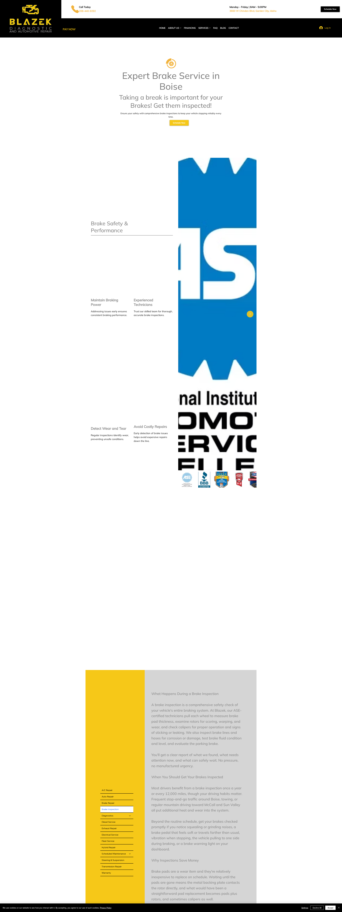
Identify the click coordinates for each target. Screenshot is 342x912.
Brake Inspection (110, 809)
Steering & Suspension (113, 860)
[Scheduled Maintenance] (130, 854)
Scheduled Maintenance (114, 853)
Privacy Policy (105, 907)
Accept (330, 907)
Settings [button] (304, 907)
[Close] (338, 908)
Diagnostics (107, 815)
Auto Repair (108, 796)
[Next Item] (250, 314)
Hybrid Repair (108, 847)
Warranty (106, 872)
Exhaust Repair (109, 828)
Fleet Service (108, 841)
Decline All (317, 907)
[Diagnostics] (130, 816)
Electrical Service (110, 834)
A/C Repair (107, 790)
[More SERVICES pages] (210, 28)
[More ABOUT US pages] (180, 28)
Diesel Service (108, 822)
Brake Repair (108, 803)
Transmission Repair (112, 866)
